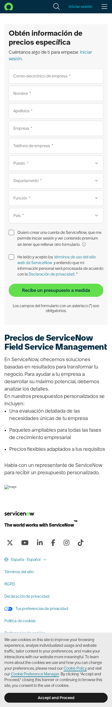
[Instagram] (66, 542)
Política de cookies (20, 620)
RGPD (9, 584)
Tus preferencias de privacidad (41, 608)
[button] (56, 6)
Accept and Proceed (56, 697)
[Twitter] (9, 542)
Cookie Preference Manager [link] (35, 674)
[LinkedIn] (39, 542)
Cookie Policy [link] (75, 668)
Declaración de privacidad (26, 596)
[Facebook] (53, 542)
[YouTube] (24, 542)
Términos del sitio (18, 571)
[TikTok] (80, 542)
